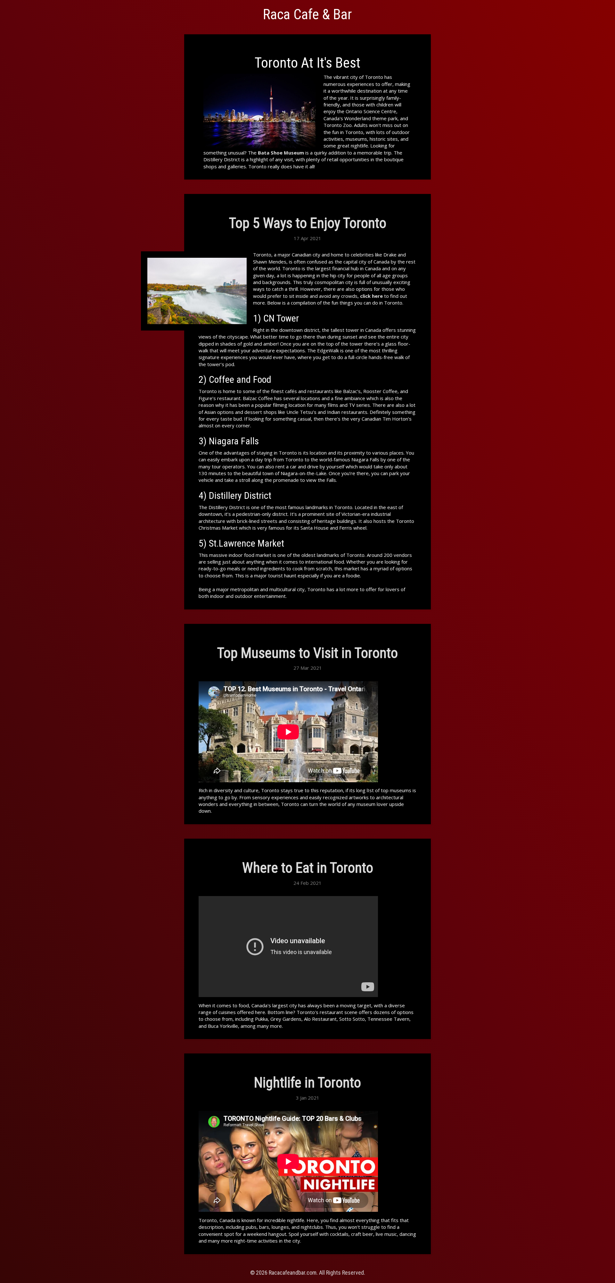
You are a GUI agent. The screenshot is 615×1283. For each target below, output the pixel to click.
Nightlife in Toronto (307, 1082)
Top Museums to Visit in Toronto (307, 653)
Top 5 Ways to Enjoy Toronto (307, 223)
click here (371, 296)
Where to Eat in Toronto (307, 868)
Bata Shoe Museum (281, 152)
